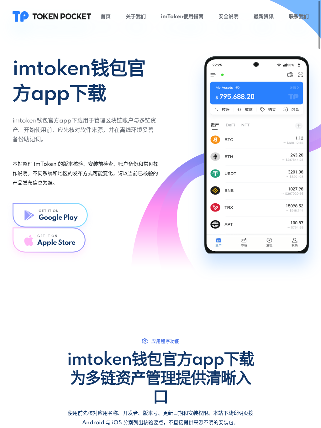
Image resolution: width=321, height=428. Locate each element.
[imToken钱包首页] (52, 16)
